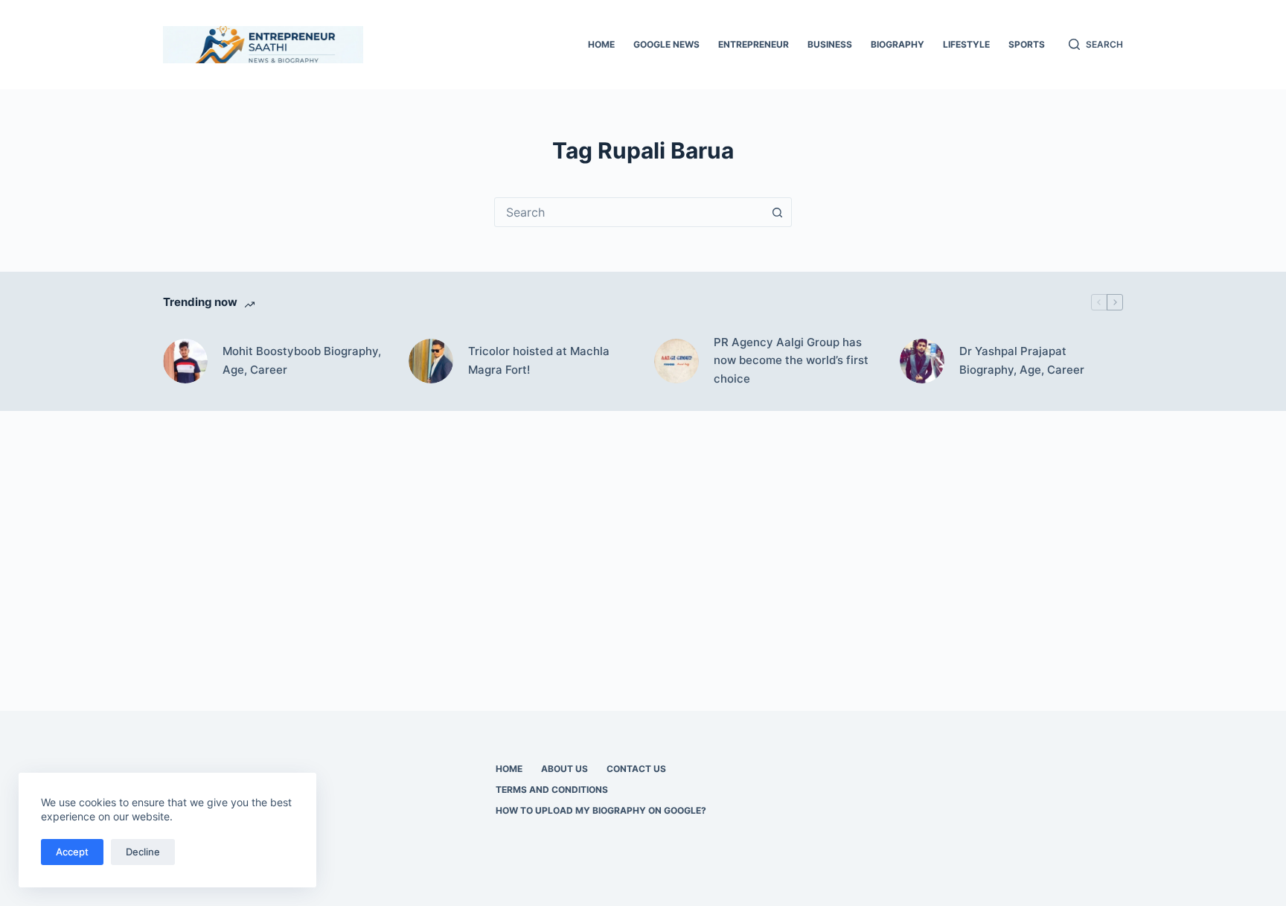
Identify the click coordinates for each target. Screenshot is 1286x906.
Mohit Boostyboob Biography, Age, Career (302, 360)
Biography (897, 44)
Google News (666, 44)
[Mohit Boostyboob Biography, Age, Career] (185, 361)
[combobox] (629, 212)
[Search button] (777, 212)
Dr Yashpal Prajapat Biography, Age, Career (1021, 360)
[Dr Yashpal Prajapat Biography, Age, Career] (922, 361)
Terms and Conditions (552, 789)
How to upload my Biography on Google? (601, 810)
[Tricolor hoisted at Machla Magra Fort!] (431, 361)
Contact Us (636, 768)
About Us (564, 768)
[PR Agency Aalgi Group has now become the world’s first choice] (676, 361)
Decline (143, 852)
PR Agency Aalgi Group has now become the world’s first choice (791, 360)
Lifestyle (966, 44)
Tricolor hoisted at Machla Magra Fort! (539, 360)
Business (829, 44)
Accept (72, 852)
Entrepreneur (753, 44)
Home (601, 44)
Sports (1026, 44)
